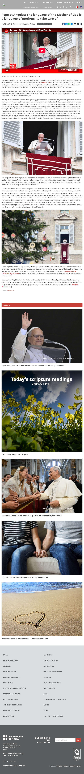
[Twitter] (61, 7)
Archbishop (48, 655)
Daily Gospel (8, 716)
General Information (12, 705)
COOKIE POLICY (75, 766)
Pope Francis (47, 24)
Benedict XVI (45, 82)
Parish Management (11, 677)
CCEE (45, 694)
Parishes (47, 677)
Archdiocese (49, 666)
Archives (7, 666)
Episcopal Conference (53, 671)
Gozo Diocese (49, 688)
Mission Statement (11, 710)
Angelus (40, 24)
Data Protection (10, 699)
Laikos (46, 705)
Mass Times (8, 683)
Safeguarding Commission (55, 699)
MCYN (46, 710)
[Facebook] (58, 7)
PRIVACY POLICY (62, 766)
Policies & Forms (10, 671)
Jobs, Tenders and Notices (14, 688)
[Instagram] (63, 7)
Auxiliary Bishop (51, 660)
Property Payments (11, 694)
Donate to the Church (53, 716)
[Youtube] (66, 7)
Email (5, 655)
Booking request (10, 660)
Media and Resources (52, 683)
